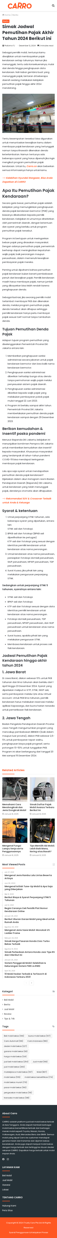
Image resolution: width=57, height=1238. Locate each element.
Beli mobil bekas (14, 1036)
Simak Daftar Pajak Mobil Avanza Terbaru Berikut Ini (42, 807)
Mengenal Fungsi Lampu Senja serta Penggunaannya (12, 848)
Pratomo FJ (10, 45)
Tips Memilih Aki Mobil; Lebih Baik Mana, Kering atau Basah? (42, 848)
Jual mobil (40, 1061)
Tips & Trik (9, 1018)
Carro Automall (13, 1041)
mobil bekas (12, 1077)
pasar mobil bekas (15, 1087)
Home (7, 15)
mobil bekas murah (15, 1082)
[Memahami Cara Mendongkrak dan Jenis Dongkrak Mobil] (14, 789)
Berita (15, 15)
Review (7, 1014)
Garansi (6, 1185)
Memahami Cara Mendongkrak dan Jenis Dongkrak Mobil (14, 807)
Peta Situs (7, 1210)
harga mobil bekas (15, 1056)
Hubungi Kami (9, 1205)
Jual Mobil (9, 1009)
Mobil (42, 1072)
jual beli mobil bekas (16, 1061)
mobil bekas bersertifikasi (39, 1077)
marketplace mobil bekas (18, 1072)
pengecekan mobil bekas (18, 1092)
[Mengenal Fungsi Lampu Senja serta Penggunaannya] (14, 831)
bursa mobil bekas (39, 1036)
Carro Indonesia (37, 1041)
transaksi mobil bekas (16, 1097)
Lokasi (5, 1189)
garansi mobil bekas (16, 1051)
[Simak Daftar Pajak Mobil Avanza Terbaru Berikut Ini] (42, 789)
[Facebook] (4, 1159)
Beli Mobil (9, 999)
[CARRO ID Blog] (20, 5)
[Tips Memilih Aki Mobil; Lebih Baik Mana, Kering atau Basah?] (42, 831)
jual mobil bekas (14, 1067)
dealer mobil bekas (15, 1046)
